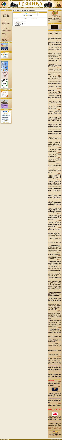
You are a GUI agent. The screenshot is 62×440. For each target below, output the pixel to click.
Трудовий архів (4, 39)
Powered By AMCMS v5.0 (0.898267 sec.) (56, 439)
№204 (49, 359)
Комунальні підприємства (5, 28)
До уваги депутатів (55, 11)
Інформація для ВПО (5, 40)
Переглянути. (51, 352)
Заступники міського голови (6, 16)
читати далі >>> (59, 21)
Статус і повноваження (6, 15)
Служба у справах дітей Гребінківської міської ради (29, 10)
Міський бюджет (4, 24)
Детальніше (51, 347)
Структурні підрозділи (18, 10)
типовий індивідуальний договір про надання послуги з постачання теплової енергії (54, 428)
